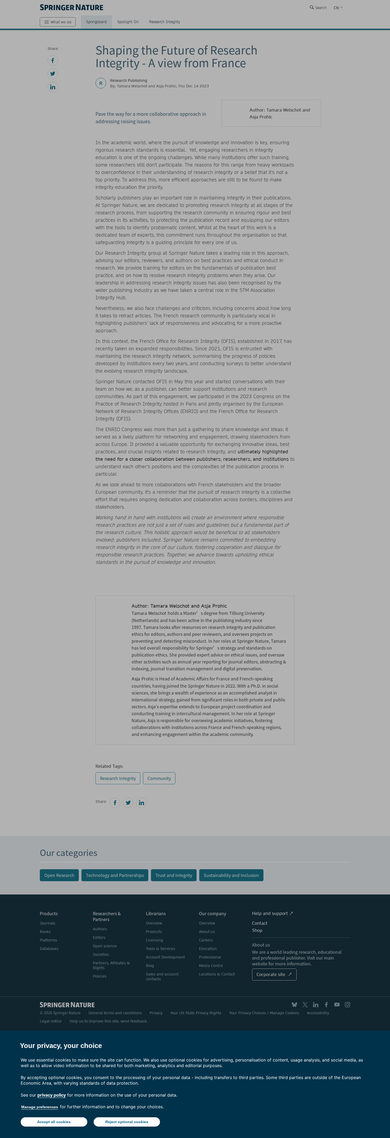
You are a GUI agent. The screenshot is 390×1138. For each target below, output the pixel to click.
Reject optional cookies (126, 1122)
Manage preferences (39, 1107)
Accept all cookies (54, 1122)
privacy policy (51, 1095)
